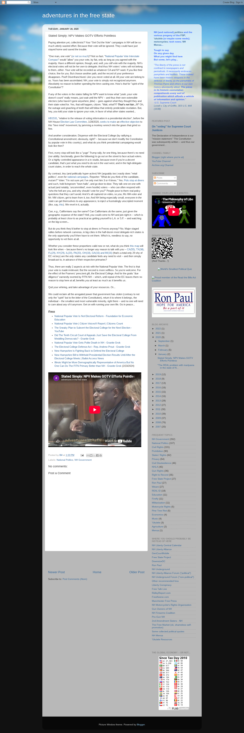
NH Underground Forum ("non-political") (173, 577)
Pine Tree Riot (159, 510)
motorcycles (161, 41)
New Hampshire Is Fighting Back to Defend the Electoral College (89, 350)
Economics (157, 514)
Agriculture (157, 526)
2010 (159, 414)
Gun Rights (158, 471)
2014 (159, 396)
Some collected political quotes (168, 631)
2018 (159, 379)
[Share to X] (94, 455)
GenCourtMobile (160, 553)
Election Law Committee (73, 121)
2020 (159, 337)
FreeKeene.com (160, 597)
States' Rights (159, 455)
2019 (159, 374)
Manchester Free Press (164, 601)
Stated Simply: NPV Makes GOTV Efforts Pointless (175, 359)
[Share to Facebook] (97, 455)
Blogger (141, 724)
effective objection (130, 121)
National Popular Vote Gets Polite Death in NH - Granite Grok (87, 342)
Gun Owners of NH (162, 609)
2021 (159, 333)
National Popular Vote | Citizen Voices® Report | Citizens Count (88, 323)
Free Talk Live (159, 589)
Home (97, 572)
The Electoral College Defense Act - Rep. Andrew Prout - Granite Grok (92, 347)
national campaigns (77, 177)
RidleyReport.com (161, 593)
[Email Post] (82, 455)
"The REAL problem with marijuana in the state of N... (176, 366)
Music (155, 518)
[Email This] (88, 455)
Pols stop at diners (134, 180)
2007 (159, 426)
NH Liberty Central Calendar (167, 545)
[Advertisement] (96, 561)
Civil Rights (157, 447)
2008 (159, 422)
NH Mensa (157, 635)
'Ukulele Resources (162, 639)
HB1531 (52, 118)
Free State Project (161, 479)
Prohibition (157, 451)
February (163, 350)
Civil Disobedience (161, 463)
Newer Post (56, 572)
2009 (159, 418)
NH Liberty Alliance (162, 549)
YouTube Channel (161, 161)
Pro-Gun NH (158, 617)
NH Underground (161, 569)
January (162, 354)
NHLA (155, 467)
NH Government (83, 460)
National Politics (65, 460)
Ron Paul (157, 483)
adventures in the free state (78, 15)
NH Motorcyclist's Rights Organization (171, 605)
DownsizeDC (158, 561)
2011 (158, 409)
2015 (159, 392)
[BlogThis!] (91, 455)
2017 (159, 383)
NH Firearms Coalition (163, 613)
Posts (159, 178)
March (161, 345)
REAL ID (156, 491)
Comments (162, 183)
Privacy (156, 459)
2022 (159, 328)
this (61, 204)
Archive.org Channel (162, 165)
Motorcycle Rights (161, 506)
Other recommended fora (165, 581)
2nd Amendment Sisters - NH (167, 621)
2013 (159, 400)
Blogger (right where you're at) (168, 157)
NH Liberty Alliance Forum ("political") (171, 573)
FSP (182, 35)
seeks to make (108, 121)
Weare (155, 487)
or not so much (80, 56)
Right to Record (160, 475)
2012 (159, 405)
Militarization (158, 503)
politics (178, 32)
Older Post (136, 572)
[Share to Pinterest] (100, 455)
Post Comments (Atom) (75, 579)
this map (134, 246)
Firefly (155, 499)
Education (157, 495)
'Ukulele (156, 522)
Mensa (155, 530)
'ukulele (158, 38)
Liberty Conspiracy (161, 585)
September (164, 341)
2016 (159, 387)
